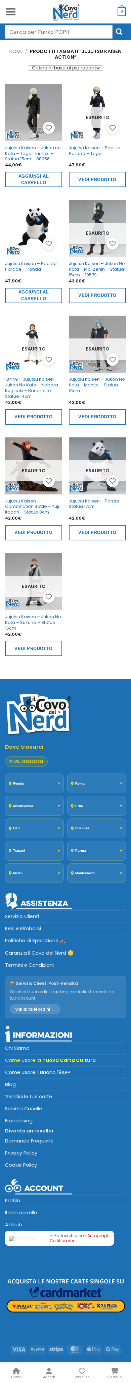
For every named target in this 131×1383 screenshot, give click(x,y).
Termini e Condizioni (29, 965)
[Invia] (119, 31)
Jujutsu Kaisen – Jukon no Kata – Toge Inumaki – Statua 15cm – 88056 (33, 153)
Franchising (19, 1120)
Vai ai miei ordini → (35, 1009)
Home (16, 51)
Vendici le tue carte (28, 1096)
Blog (10, 1084)
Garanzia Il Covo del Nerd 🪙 (39, 953)
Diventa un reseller (29, 1130)
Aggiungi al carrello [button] (33, 179)
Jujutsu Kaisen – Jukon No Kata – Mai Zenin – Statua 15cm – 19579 (97, 269)
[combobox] (59, 32)
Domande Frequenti (29, 1140)
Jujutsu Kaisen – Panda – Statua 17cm (96, 504)
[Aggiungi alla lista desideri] (49, 128)
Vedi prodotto (97, 179)
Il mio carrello (21, 1212)
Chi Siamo (17, 1048)
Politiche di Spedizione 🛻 (35, 940)
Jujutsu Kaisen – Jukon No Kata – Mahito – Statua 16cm (97, 385)
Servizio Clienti (22, 916)
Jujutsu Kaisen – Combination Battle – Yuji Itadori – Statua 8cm (32, 506)
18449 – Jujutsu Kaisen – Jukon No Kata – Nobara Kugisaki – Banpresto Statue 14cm (31, 388)
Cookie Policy (21, 1165)
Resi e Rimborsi (23, 928)
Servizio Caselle (23, 1108)
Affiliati (13, 1224)
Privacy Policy (21, 1153)
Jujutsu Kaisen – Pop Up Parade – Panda (31, 266)
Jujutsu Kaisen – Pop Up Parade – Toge (95, 151)
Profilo (12, 1200)
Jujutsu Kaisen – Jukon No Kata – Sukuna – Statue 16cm (33, 622)
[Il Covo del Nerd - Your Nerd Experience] (65, 11)
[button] (10, 12)
